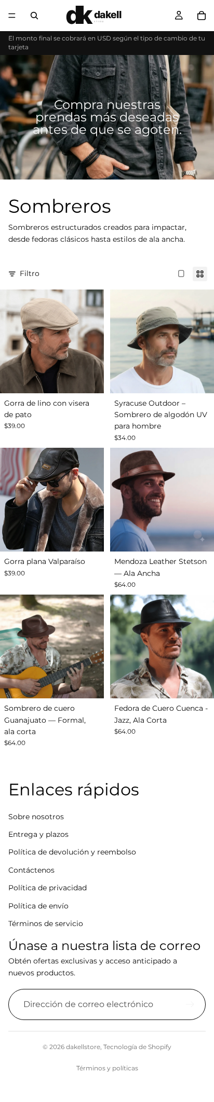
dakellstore (83, 1047)
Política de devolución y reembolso (72, 852)
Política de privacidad (47, 887)
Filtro (29, 273)
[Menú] (12, 15)
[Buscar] (34, 15)
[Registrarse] (190, 1004)
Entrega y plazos (38, 834)
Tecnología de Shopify (137, 1047)
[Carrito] (201, 15)
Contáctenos (31, 870)
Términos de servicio (45, 923)
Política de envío (38, 906)
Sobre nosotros (36, 816)
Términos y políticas (107, 1068)
